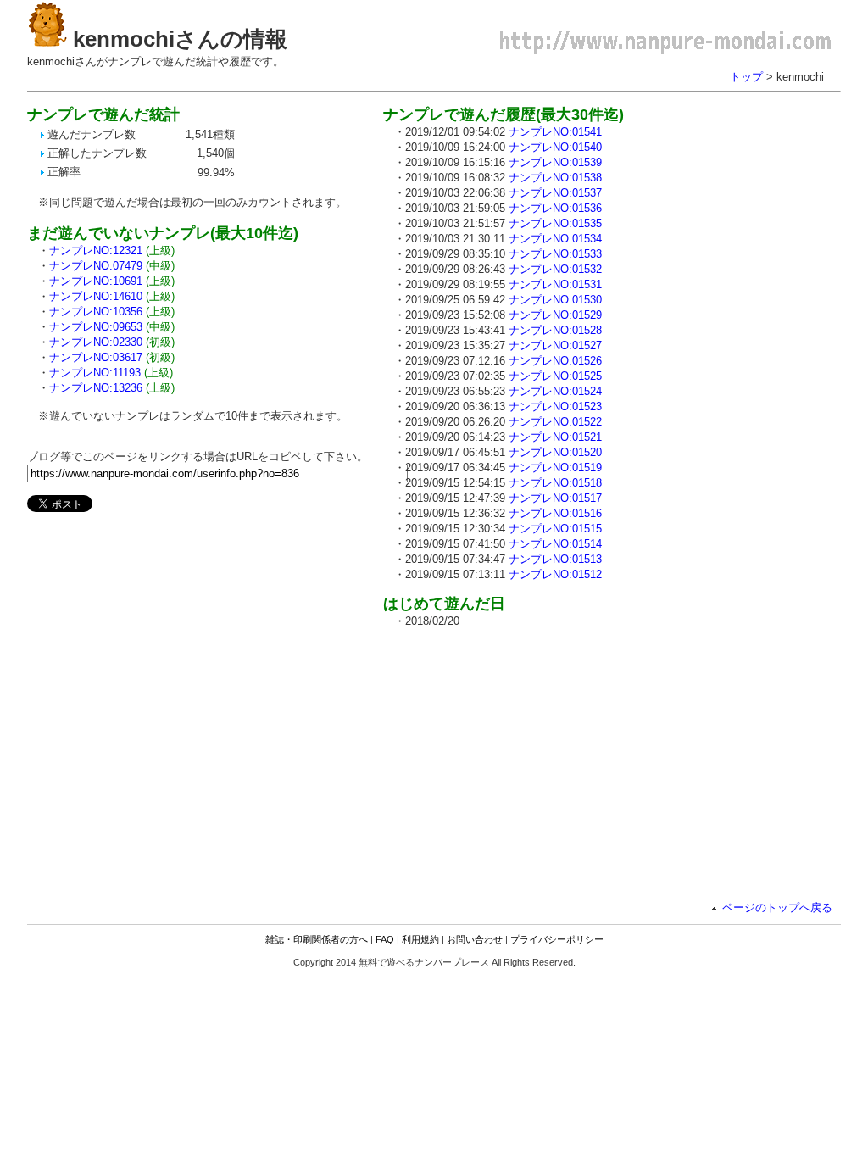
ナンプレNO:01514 (555, 543)
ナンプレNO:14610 (95, 296)
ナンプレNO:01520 (555, 452)
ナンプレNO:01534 (555, 238)
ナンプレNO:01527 (555, 345)
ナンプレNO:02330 (95, 342)
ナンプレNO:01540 (555, 147)
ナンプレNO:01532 (555, 269)
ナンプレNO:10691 (95, 281)
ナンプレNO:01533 (555, 254)
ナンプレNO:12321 (95, 250)
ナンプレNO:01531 (555, 284)
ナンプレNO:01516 (555, 513)
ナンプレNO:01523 (555, 406)
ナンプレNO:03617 (95, 357)
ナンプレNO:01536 (555, 208)
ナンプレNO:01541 (555, 131)
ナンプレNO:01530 (555, 299)
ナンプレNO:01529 (555, 315)
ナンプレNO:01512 (555, 574)
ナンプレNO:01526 (555, 360)
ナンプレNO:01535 (555, 223)
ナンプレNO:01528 (555, 330)
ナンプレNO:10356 (95, 311)
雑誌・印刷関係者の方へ (316, 939)
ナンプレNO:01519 (555, 467)
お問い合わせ (475, 939)
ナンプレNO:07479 (95, 265)
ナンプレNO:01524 (555, 391)
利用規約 (420, 939)
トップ (746, 76)
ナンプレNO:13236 (95, 387)
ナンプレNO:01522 (555, 421)
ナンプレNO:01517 (555, 498)
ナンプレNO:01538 (555, 177)
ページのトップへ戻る (777, 907)
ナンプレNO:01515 (555, 528)
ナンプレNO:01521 (555, 437)
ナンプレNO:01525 (555, 376)
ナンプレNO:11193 (95, 372)
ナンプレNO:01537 (555, 193)
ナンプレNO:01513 (555, 559)
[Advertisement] (525, 760)
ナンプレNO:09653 (95, 326)
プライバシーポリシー (557, 939)
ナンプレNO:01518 (555, 482)
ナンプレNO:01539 (555, 162)
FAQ (385, 939)
